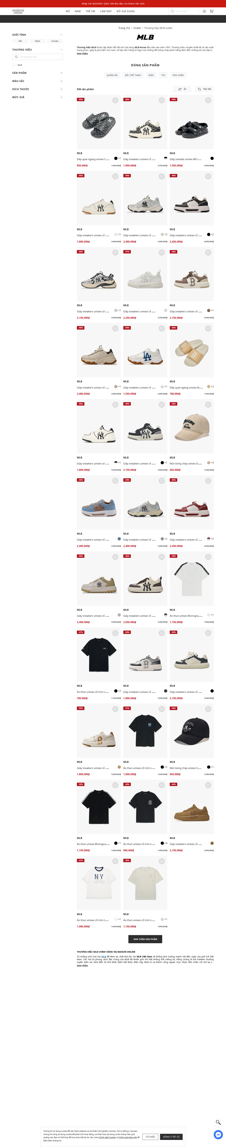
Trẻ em (90, 11)
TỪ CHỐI (150, 1136)
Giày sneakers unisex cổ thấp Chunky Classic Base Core (155, 615)
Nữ (68, 11)
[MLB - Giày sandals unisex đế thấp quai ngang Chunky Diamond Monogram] (192, 122)
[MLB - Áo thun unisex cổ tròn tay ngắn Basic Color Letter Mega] (145, 730)
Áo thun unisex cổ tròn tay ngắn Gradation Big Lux (106, 692)
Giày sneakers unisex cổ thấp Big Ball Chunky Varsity (153, 387)
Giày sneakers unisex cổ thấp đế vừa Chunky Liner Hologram (158, 692)
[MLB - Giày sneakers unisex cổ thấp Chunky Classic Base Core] (145, 578)
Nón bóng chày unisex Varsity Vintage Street (195, 768)
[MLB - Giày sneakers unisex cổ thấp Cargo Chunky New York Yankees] (145, 198)
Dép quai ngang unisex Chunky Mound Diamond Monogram (112, 159)
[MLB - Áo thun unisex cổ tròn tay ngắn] (145, 883)
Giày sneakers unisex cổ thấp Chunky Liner (102, 235)
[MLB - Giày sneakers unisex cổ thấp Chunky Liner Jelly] (145, 274)
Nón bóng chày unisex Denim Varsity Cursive (196, 463)
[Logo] (18, 11)
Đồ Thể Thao (133, 75)
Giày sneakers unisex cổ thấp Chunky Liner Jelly (150, 311)
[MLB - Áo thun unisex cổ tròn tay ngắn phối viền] (99, 883)
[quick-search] (218, 1122)
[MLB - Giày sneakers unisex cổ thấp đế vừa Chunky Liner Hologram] (145, 654)
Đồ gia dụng (126, 11)
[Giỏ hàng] (211, 11)
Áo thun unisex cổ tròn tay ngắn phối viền (101, 920)
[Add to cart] (115, 100)
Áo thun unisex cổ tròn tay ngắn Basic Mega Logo (152, 844)
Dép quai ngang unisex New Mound (190, 387)
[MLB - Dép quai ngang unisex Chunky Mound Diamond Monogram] (99, 122)
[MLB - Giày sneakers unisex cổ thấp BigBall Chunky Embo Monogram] (99, 350)
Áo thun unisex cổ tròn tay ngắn (142, 920)
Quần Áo (112, 75)
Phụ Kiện (178, 75)
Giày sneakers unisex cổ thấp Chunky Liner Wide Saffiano (110, 615)
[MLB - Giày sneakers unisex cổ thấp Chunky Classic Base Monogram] (192, 654)
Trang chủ (124, 28)
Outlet (137, 28)
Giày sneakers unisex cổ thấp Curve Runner (102, 311)
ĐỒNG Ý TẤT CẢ (171, 1136)
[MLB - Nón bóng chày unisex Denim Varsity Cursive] (192, 426)
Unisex (54, 41)
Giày (151, 75)
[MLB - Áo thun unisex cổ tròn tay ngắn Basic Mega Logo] (145, 807)
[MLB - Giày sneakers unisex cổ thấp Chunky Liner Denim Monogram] (99, 502)
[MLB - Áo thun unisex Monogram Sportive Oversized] (192, 578)
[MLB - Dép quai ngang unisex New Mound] (192, 350)
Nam (78, 11)
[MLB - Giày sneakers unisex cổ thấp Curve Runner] (99, 274)
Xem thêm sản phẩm (145, 939)
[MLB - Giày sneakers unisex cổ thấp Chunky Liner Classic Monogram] (192, 198)
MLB (20, 65)
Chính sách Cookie (107, 1137)
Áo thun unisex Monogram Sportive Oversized (197, 615)
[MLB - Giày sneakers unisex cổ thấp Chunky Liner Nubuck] (192, 807)
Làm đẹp (106, 11)
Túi (163, 75)
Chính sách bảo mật (128, 1137)
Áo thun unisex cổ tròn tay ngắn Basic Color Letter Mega (156, 768)
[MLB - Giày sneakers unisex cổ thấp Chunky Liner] (99, 198)
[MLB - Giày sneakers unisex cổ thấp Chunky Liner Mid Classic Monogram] (145, 122)
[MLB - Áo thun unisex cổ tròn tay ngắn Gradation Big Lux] (99, 654)
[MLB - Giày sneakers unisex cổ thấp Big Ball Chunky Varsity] (145, 350)
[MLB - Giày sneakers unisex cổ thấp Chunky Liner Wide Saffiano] (99, 578)
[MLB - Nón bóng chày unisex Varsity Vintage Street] (192, 730)
